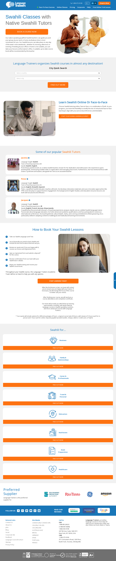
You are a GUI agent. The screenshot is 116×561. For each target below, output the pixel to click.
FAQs (89, 7)
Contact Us (9, 522)
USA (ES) (41, 525)
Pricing (72, 7)
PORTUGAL (35, 540)
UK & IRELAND (36, 528)
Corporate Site (10, 535)
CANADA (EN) (36, 523)
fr (95, 3)
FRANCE (34, 543)
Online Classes (62, 7)
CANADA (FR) (46, 523)
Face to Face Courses (46, 7)
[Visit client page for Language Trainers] (69, 555)
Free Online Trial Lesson (101, 7)
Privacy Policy (10, 545)
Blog (7, 530)
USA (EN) (35, 525)
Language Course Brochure (14, 540)
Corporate (81, 7)
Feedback (9, 537)
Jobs (7, 527)
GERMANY (35, 535)
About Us (9, 525)
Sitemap (8, 542)
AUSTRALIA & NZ (37, 530)
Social (7, 532)
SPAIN (34, 538)
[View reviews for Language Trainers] (86, 555)
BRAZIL (34, 533)
